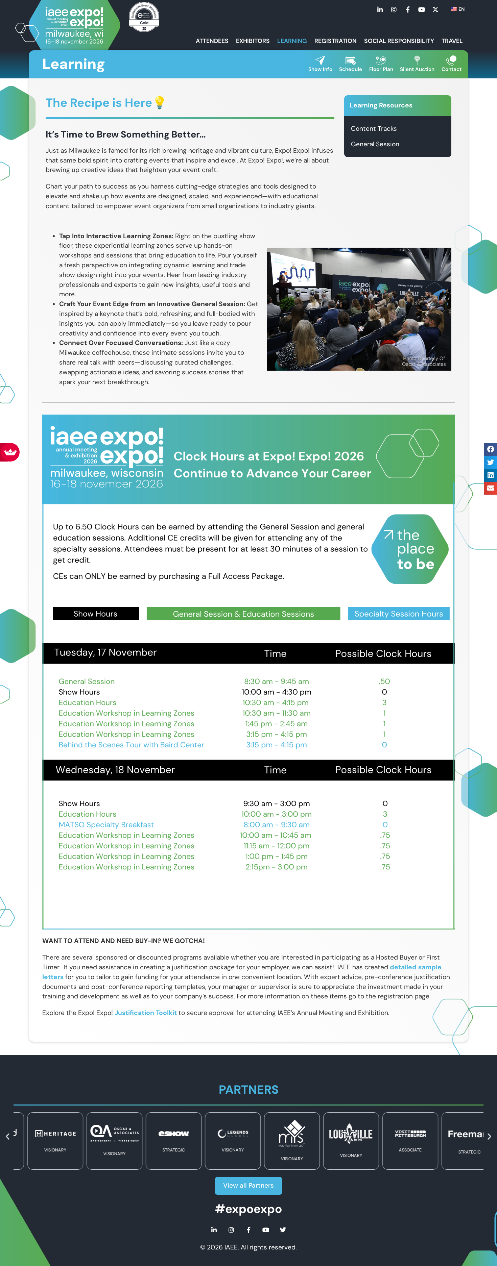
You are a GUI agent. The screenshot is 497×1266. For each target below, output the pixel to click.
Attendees (212, 41)
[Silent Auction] (417, 60)
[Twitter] (283, 1230)
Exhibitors (253, 41)
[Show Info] (320, 60)
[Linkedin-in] (380, 9)
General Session (375, 144)
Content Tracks (374, 128)
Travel (452, 41)
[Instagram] (394, 9)
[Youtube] (422, 9)
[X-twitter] (435, 9)
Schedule (350, 69)
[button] (490, 449)
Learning (292, 41)
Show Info (320, 69)
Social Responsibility (399, 41)
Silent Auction (417, 69)
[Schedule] (351, 60)
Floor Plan (381, 69)
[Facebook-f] (408, 9)
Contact (452, 69)
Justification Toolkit (146, 1013)
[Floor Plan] (381, 60)
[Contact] (451, 60)
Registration (335, 41)
